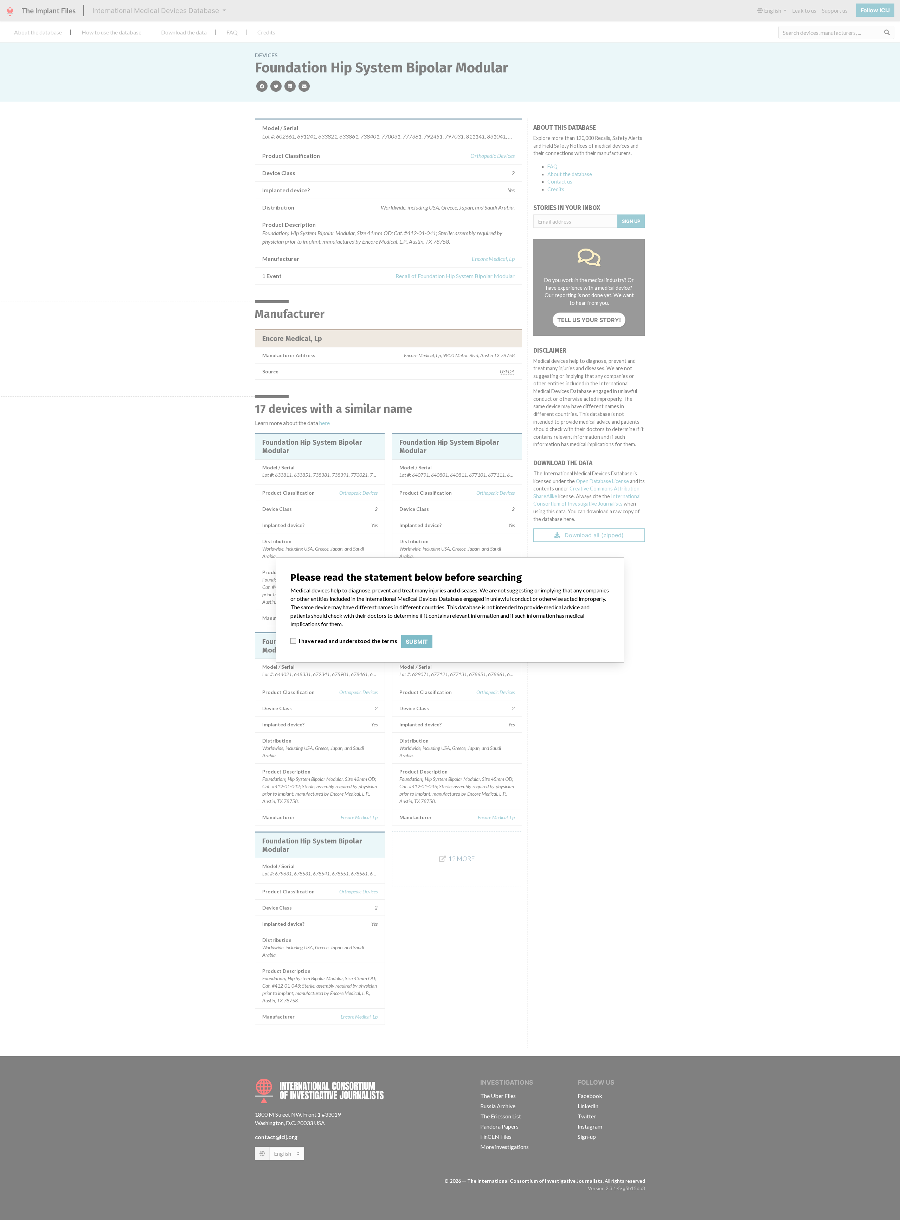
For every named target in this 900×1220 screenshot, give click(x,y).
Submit (417, 641)
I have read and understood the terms (348, 640)
